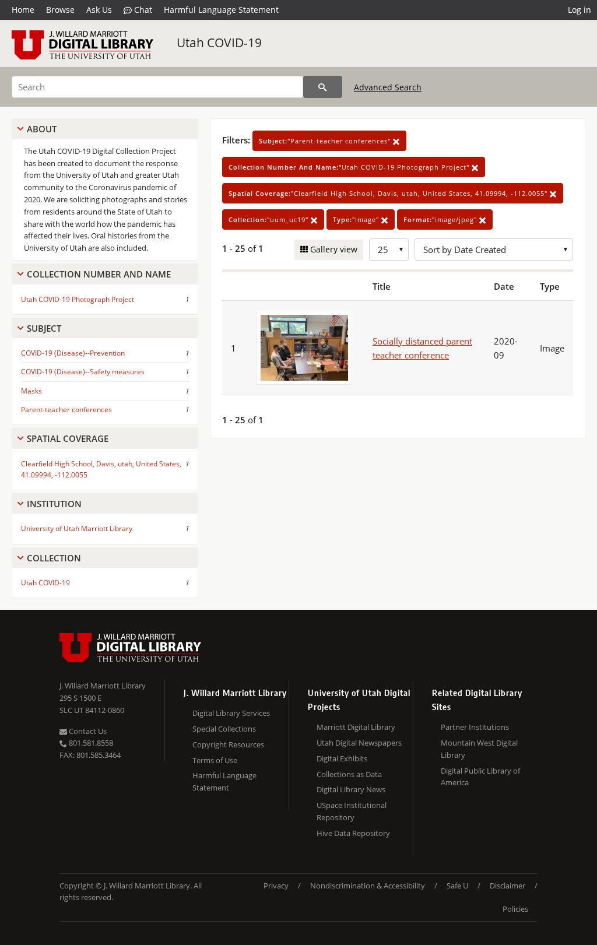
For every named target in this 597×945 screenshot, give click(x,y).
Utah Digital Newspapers (359, 742)
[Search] (322, 87)
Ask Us (99, 9)
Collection (54, 558)
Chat (142, 9)
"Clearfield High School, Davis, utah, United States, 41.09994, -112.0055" (389, 193)
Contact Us (87, 731)
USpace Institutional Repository (352, 811)
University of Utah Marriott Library (76, 528)
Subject (44, 328)
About (42, 129)
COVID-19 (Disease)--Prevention (73, 353)
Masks (31, 391)
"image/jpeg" (441, 219)
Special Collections (224, 728)
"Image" (357, 219)
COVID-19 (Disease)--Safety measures (83, 372)
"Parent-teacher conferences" (326, 140)
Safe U (457, 885)
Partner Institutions (475, 727)
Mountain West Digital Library (479, 748)
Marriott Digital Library (356, 727)
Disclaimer (507, 885)
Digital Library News (351, 789)
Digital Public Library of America (480, 776)
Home (23, 9)
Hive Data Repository (353, 833)
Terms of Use (214, 760)
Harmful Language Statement (221, 9)
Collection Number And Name (99, 274)
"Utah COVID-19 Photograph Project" (350, 167)
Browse (60, 9)
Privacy (276, 885)
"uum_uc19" (270, 219)
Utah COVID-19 (219, 42)
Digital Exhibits (342, 758)
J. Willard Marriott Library (102, 685)
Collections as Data (349, 774)
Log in (579, 9)
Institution (54, 504)
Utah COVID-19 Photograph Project (77, 299)
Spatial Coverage (67, 438)
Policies (515, 909)
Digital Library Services (231, 713)
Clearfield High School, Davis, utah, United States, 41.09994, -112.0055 (101, 469)
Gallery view (332, 249)
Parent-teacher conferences (66, 409)
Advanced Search (388, 87)
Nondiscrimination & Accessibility (367, 885)
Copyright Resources (228, 744)
